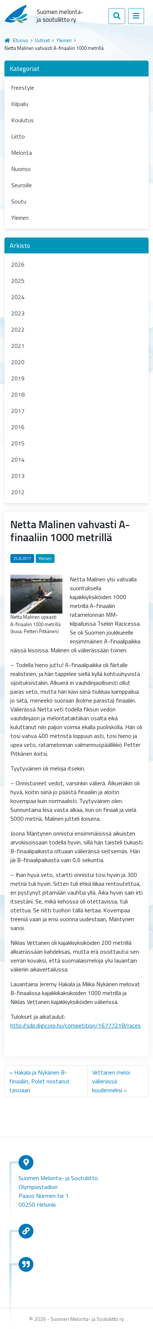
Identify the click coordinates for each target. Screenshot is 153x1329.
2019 (18, 378)
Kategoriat (24, 69)
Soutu (18, 201)
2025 (18, 280)
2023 (18, 313)
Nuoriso (21, 168)
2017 (18, 410)
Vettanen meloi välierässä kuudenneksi (111, 1081)
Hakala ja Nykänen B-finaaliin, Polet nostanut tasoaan (39, 1081)
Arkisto (20, 245)
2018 (18, 394)
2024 (18, 297)
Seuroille (21, 185)
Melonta (21, 152)
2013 (18, 475)
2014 (18, 459)
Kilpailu (19, 103)
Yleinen (64, 40)
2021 (18, 345)
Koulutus (22, 120)
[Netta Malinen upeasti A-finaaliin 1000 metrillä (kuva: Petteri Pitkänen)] (36, 593)
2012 (18, 492)
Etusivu (20, 40)
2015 (18, 443)
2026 (18, 264)
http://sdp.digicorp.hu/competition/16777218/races (75, 1025)
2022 (18, 329)
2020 (18, 362)
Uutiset (42, 40)
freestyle (22, 87)
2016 (18, 427)
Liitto (18, 136)
